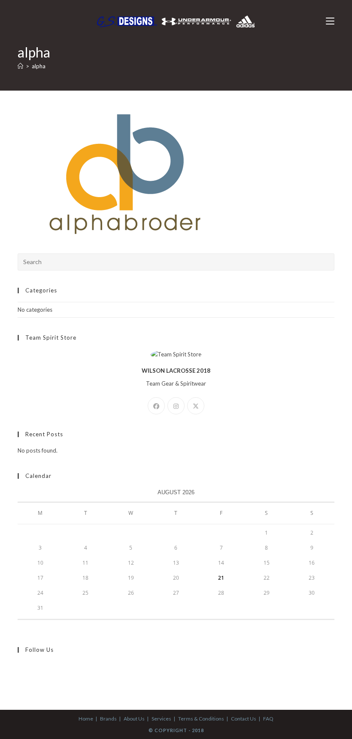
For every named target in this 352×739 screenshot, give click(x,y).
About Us (134, 718)
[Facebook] (156, 405)
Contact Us (243, 718)
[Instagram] (176, 405)
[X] (195, 405)
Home (86, 718)
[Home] (20, 66)
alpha (39, 66)
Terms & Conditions (201, 718)
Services (161, 718)
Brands (108, 718)
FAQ (268, 718)
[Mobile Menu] (330, 21)
